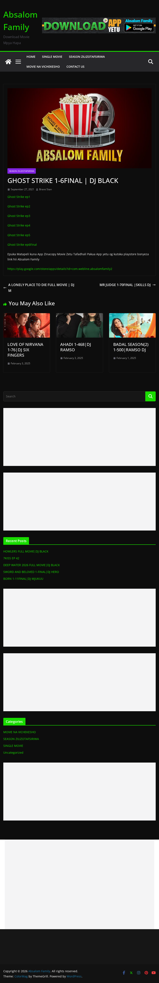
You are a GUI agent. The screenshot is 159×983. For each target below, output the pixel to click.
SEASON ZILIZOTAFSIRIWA (87, 57)
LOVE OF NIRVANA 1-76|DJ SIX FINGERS (25, 350)
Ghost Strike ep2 (18, 206)
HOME (30, 57)
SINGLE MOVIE (52, 57)
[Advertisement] (79, 437)
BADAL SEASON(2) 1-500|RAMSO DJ (130, 347)
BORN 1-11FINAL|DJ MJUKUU (23, 579)
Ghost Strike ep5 (18, 235)
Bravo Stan (45, 189)
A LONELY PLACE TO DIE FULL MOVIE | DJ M (41, 288)
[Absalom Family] (8, 62)
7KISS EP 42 (11, 558)
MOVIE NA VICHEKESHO (43, 67)
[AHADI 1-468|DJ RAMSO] (79, 316)
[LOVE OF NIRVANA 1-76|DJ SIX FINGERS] (26, 316)
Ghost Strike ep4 (18, 225)
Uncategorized (13, 752)
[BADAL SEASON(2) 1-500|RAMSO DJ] (132, 316)
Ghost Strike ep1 (18, 197)
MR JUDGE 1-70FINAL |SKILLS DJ (125, 285)
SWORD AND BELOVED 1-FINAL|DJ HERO (31, 572)
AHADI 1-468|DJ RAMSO (75, 347)
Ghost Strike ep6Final (22, 245)
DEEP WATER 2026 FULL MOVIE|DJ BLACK (31, 565)
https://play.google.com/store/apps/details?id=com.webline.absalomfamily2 (59, 269)
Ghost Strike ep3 (18, 216)
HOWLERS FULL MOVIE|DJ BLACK (25, 551)
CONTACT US (75, 67)
